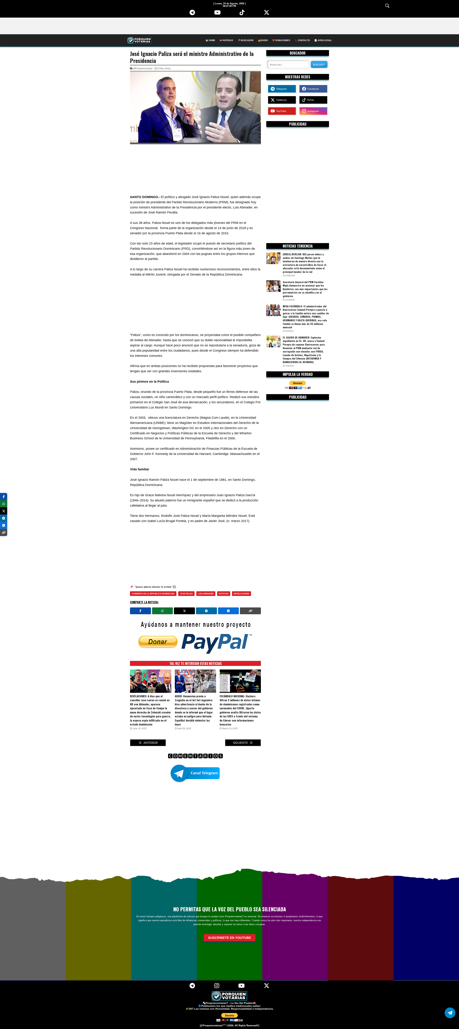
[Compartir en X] (184, 610)
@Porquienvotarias (143, 68)
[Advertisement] (229, 26)
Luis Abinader (206, 594)
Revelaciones (241, 594)
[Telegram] (192, 14)
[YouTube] (217, 14)
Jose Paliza (186, 594)
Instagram (312, 111)
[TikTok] (242, 14)
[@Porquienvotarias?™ (213, 1025)
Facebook (312, 88)
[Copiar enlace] (250, 610)
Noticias (223, 594)
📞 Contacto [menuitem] (302, 40)
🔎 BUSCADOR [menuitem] (246, 40)
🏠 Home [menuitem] (210, 40)
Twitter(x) (281, 99)
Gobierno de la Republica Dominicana (153, 594)
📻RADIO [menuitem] (263, 40)
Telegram (281, 88)
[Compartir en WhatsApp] (162, 610)
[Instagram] (216, 987)
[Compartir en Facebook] (140, 610)
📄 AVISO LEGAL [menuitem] (323, 40)
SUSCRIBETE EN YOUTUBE (229, 937)
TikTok (310, 99)
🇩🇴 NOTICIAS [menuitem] (226, 40)
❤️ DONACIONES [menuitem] (281, 40)
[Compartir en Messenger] (228, 610)
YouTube (280, 111)
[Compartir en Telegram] (206, 610)
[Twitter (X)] (266, 14)
